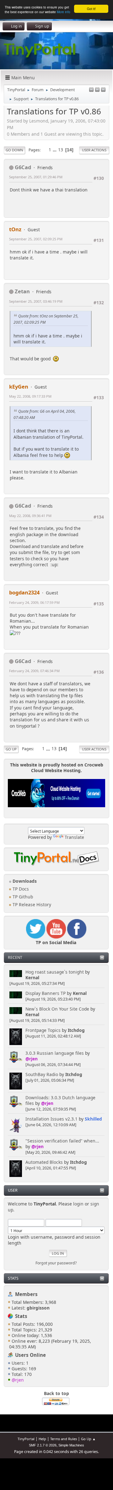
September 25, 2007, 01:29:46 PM (35, 177)
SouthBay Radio (41, 1074)
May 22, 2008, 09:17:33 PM (30, 396)
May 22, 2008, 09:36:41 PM (30, 515)
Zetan (22, 291)
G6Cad (23, 167)
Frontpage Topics (43, 1030)
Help (42, 1438)
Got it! (91, 8)
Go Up (11, 749)
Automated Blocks (44, 1162)
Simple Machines (71, 1445)
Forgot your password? (56, 1263)
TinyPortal (26, 1438)
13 (60, 150)
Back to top (56, 1393)
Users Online (30, 1355)
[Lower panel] (97, 90)
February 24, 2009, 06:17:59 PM (34, 602)
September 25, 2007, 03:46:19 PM (35, 301)
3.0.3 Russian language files (54, 1053)
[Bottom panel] (103, 90)
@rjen (31, 1059)
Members (26, 1294)
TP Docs (20, 889)
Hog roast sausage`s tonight (54, 972)
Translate (74, 837)
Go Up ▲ (88, 1438)
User (13, 1190)
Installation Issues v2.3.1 (51, 1119)
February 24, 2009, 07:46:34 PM (34, 670)
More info (63, 11)
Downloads (24, 881)
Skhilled (93, 1119)
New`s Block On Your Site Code (57, 1009)
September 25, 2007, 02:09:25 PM (35, 239)
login (78, 1204)
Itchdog (76, 1030)
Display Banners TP (45, 993)
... (55, 150)
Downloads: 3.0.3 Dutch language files (60, 1100)
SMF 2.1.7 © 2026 (42, 1445)
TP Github (22, 897)
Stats (13, 1278)
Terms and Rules (63, 1438)
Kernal (32, 977)
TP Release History (31, 904)
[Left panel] (91, 90)
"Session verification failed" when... (62, 1141)
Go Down (14, 150)
